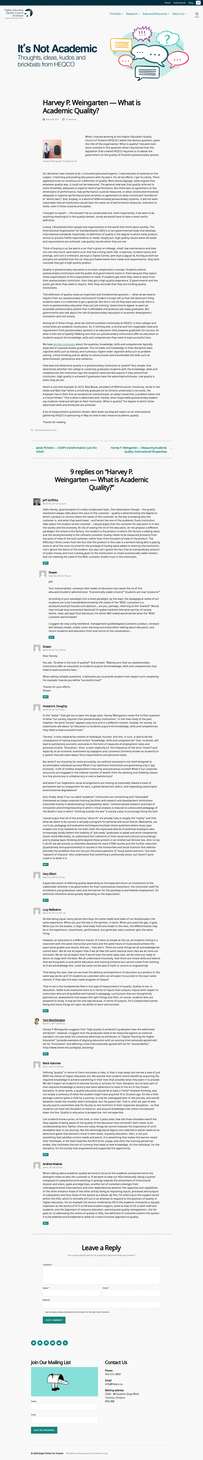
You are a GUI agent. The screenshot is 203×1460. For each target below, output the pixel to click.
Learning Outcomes (42, 430)
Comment (48, 1265)
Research (131, 13)
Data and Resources (155, 13)
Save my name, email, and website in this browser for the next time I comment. (77, 1312)
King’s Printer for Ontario (50, 1453)
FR (198, 2)
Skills (54, 430)
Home (168, 2)
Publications (179, 2)
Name (46, 1288)
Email (106, 1288)
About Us (178, 13)
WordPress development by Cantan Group (87, 1453)
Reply (46, 563)
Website (46, 1300)
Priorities (115, 13)
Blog (191, 2)
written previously (64, 344)
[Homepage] (19, 14)
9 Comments (71, 119)
